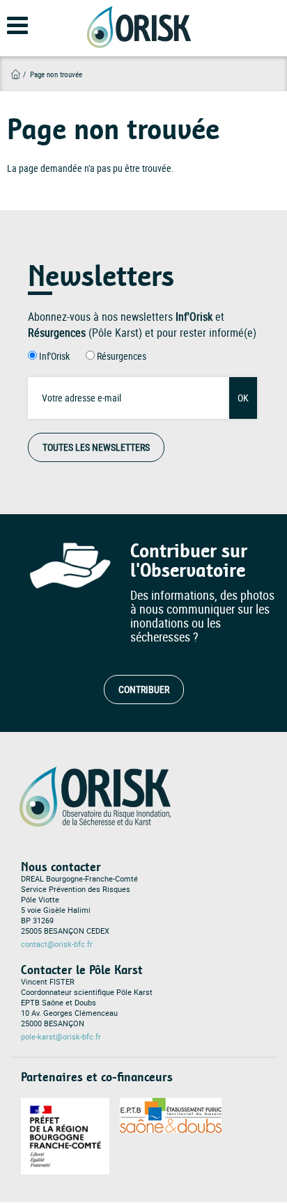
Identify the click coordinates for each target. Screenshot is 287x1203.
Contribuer (143, 689)
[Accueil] (138, 27)
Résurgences (121, 356)
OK (243, 397)
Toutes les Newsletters (96, 447)
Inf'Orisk (54, 356)
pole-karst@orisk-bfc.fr (61, 1037)
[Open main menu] (8, 32)
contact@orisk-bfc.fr (57, 944)
